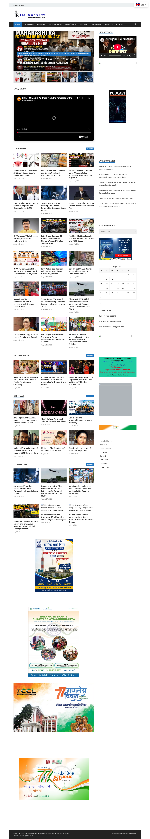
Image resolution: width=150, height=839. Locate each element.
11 (107, 284)
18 (107, 288)
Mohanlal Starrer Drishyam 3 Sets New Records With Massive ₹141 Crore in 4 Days (26, 450)
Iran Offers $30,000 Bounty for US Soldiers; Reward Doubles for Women (80, 271)
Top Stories (28, 24)
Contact (103, 456)
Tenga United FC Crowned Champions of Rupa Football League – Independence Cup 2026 (53, 303)
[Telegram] (147, 44)
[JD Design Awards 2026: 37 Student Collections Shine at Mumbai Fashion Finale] (26, 407)
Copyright (103, 452)
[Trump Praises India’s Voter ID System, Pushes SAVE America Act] (81, 192)
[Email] (147, 35)
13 (117, 284)
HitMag (133, 833)
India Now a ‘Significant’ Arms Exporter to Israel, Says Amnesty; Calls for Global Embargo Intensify (26, 525)
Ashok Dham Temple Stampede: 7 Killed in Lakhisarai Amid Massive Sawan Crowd (24, 303)
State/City (69, 24)
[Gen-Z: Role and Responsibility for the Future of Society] (81, 407)
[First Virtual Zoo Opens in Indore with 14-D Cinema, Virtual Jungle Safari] (54, 258)
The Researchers (36, 66)
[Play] (101, 55)
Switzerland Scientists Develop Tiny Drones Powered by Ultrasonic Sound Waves (53, 207)
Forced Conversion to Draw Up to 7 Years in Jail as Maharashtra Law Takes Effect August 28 (81, 174)
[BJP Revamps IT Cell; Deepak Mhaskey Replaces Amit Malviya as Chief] (26, 225)
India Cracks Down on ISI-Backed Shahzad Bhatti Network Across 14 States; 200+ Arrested (52, 239)
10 (101, 284)
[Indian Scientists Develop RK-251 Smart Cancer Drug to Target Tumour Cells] (26, 160)
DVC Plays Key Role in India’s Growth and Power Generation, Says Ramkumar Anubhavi (53, 338)
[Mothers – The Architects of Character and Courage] (54, 437)
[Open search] (135, 24)
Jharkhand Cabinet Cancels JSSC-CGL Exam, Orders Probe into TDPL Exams (81, 238)
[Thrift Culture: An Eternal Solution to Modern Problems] (54, 408)
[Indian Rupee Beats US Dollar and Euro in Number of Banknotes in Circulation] (54, 160)
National (41, 24)
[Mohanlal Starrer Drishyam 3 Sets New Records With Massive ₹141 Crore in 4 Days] (26, 437)
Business (83, 24)
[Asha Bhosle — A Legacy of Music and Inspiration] (81, 437)
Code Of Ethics (105, 448)
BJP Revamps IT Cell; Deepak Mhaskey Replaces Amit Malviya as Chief (26, 238)
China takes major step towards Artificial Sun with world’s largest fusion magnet (53, 517)
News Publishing (106, 441)
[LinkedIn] (147, 31)
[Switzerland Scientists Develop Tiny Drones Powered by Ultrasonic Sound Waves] (54, 192)
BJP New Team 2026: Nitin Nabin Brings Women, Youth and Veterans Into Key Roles (25, 271)
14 (123, 284)
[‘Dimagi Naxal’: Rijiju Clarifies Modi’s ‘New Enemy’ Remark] (26, 324)
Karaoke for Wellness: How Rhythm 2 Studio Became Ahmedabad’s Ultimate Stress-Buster (53, 381)
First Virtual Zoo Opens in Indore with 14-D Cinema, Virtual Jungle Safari (52, 271)
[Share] (147, 49)
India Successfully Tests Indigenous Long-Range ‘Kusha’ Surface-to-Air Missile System (81, 518)
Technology (95, 24)
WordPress (124, 833)
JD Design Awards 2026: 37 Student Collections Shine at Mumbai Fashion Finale (25, 420)
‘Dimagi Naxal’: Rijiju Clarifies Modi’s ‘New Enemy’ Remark (26, 335)
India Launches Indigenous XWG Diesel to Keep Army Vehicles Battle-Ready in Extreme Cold (80, 490)
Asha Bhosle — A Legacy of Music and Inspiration (80, 449)
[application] (117, 47)
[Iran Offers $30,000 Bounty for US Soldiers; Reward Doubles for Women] (81, 258)
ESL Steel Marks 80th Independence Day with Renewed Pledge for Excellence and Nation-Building (79, 339)
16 (134, 284)
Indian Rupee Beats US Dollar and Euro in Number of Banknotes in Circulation (53, 172)
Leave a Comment (49, 66)
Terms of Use (104, 460)
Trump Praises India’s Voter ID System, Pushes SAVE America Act (81, 205)
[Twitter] (147, 27)
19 (112, 288)
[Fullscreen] (134, 55)
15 (128, 284)
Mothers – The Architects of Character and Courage (53, 449)
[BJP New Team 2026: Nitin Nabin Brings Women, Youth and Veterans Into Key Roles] (26, 258)
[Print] (147, 13)
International (55, 24)
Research (109, 24)
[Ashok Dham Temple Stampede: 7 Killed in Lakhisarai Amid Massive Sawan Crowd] (26, 289)
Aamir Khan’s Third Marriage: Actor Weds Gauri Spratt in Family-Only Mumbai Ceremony (26, 381)
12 (112, 284)
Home (17, 24)
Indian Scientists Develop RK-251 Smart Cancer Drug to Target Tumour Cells (26, 172)
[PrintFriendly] (147, 18)
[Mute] (130, 55)
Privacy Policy (105, 467)
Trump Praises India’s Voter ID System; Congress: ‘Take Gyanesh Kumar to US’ (26, 205)
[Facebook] (147, 22)
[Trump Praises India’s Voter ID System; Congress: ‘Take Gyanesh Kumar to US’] (54, 51)
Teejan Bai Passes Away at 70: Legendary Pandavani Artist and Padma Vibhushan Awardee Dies (81, 381)
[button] (90, 50)
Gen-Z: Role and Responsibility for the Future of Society (81, 420)
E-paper (119, 24)
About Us (103, 445)
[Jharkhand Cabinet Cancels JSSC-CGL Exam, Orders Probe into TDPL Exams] (81, 225)
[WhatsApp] (147, 40)
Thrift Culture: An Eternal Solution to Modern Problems (53, 420)
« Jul (100, 303)
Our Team (103, 463)
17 (101, 288)
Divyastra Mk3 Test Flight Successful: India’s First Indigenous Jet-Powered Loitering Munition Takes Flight (79, 304)
